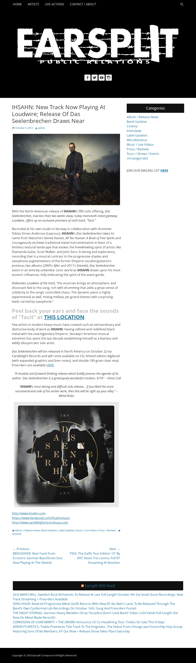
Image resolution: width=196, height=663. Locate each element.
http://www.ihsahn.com (29, 513)
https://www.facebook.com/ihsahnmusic (41, 518)
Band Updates (49, 530)
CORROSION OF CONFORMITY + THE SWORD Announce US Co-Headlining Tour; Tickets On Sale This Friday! (88, 622)
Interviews (134, 131)
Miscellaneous (137, 140)
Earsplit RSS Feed (100, 585)
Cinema (132, 126)
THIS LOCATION (64, 317)
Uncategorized (137, 158)
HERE (50, 365)
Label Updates (66, 530)
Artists (33, 4)
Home (17, 4)
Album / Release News (27, 530)
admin (41, 128)
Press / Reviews (107, 530)
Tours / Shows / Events (143, 154)
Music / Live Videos (86, 530)
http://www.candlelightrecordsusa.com (40, 522)
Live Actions (54, 4)
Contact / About (83, 4)
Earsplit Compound (43, 655)
